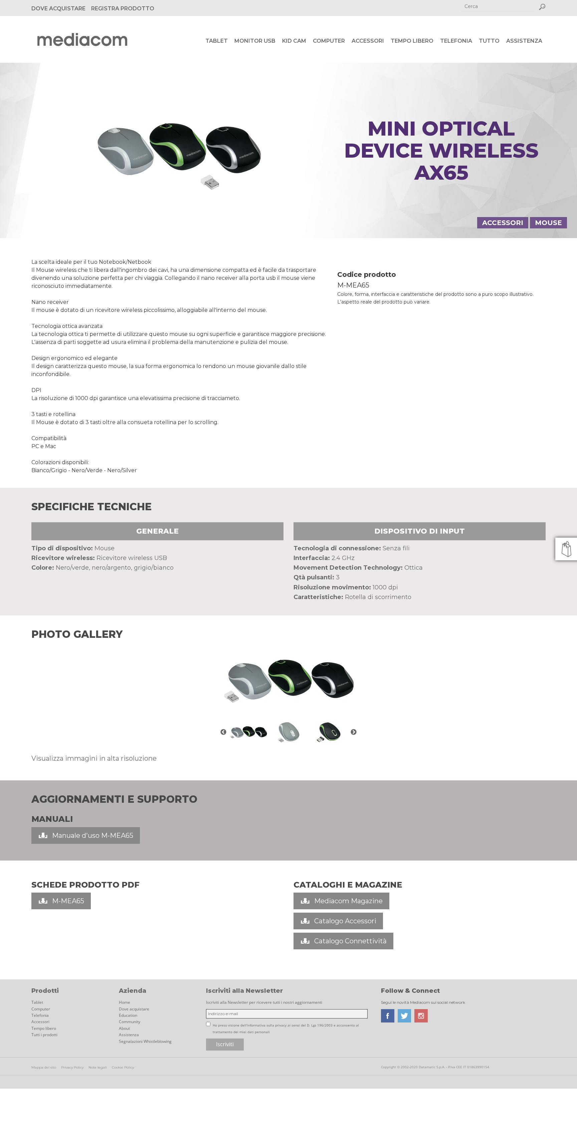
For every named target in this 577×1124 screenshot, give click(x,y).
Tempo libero (412, 41)
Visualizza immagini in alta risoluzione (94, 758)
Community (129, 1021)
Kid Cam (294, 41)
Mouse (548, 223)
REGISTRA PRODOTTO (122, 8)
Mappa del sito (43, 1067)
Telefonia (456, 41)
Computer (329, 41)
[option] (288, 680)
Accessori (368, 41)
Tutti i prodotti (44, 1035)
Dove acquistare (134, 1009)
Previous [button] (223, 732)
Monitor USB (254, 41)
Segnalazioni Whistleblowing (145, 1041)
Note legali (97, 1067)
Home (124, 1002)
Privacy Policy (72, 1067)
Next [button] (353, 732)
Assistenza (524, 41)
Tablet (216, 41)
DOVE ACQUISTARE (58, 8)
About (124, 1028)
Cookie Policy (123, 1067)
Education (128, 1015)
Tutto (489, 41)
